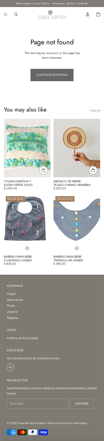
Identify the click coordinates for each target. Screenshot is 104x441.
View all (95, 110)
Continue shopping (52, 75)
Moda (11, 306)
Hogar (11, 294)
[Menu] (5, 14)
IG (10, 367)
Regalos (12, 318)
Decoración (15, 300)
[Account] (87, 14)
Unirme (82, 403)
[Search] (16, 14)
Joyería (12, 312)
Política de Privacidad (22, 338)
